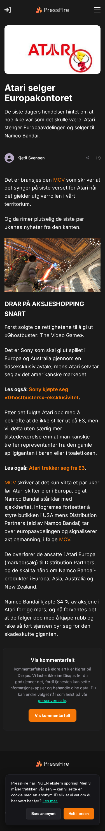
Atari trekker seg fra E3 (57, 468)
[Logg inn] (8, 9)
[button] (52, 689)
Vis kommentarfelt (52, 715)
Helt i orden (79, 814)
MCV (59, 180)
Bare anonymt (43, 814)
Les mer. (50, 801)
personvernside (52, 700)
